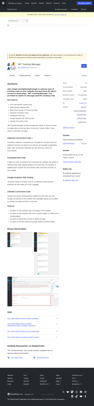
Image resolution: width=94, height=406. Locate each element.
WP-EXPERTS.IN (24, 67)
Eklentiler (26, 381)
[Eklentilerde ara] (27, 21)
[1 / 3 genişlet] (30, 235)
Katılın (58, 375)
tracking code (82, 122)
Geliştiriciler (43, 381)
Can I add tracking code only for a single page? (23, 331)
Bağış (58, 381)
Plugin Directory (12, 9)
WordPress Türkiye (30, 394)
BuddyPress (76, 384)
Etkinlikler (59, 378)
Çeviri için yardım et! (60, 14)
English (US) (83, 103)
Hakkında (10, 375)
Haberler (10, 378)
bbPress (75, 381)
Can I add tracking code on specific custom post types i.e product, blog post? (21, 324)
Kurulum (37, 75)
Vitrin (25, 375)
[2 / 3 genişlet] (56, 235)
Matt (74, 378)
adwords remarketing (80, 111)
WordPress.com (77, 375)
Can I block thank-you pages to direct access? (23, 337)
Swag (58, 384)
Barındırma (10, 381)
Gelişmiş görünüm (68, 127)
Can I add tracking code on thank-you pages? (23, 318)
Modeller (26, 384)
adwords (83, 107)
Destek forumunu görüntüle (72, 162)
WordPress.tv (45, 384)
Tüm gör (84, 143)
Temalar (26, 378)
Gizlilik (9, 384)
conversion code (81, 114)
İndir (84, 66)
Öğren (42, 375)
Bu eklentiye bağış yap (70, 180)
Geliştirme (47, 75)
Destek (84, 75)
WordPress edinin (84, 3)
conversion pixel (81, 118)
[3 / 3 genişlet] (56, 279)
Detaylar (12, 75)
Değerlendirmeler (25, 75)
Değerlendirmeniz (69, 143)
